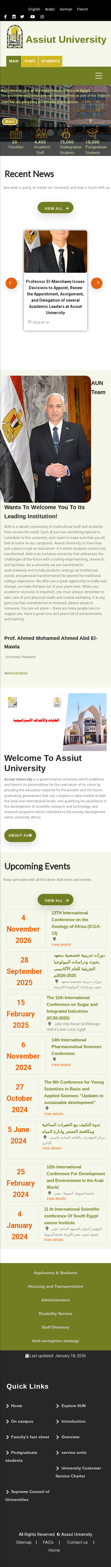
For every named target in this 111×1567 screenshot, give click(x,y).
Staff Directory (55, 1327)
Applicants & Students (55, 1272)
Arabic (50, 9)
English (34, 9)
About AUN (20, 836)
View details (61, 945)
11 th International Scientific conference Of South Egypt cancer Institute (71, 1216)
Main (13, 61)
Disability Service (55, 1313)
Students (50, 61)
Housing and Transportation (55, 1286)
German (66, 9)
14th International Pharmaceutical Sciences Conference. (76, 1046)
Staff (29, 61)
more (9, 122)
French (82, 9)
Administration (55, 1300)
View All (54, 209)
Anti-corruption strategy (55, 1340)
